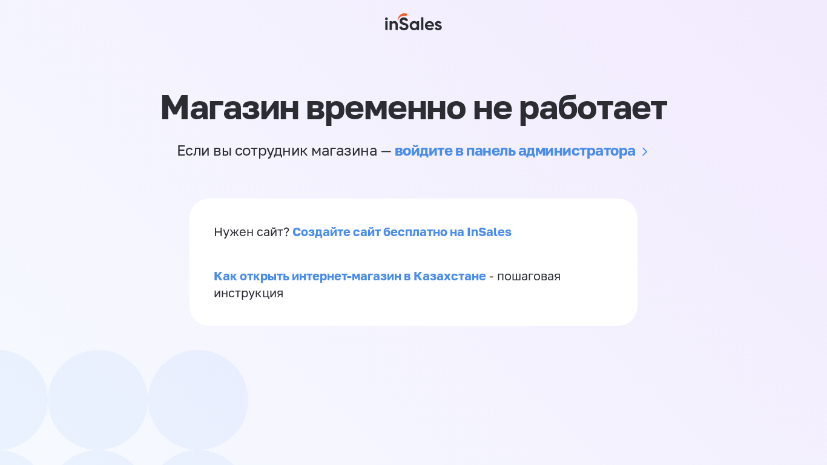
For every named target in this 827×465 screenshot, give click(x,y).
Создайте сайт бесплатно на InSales (402, 231)
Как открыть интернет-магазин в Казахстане (350, 275)
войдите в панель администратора (515, 150)
